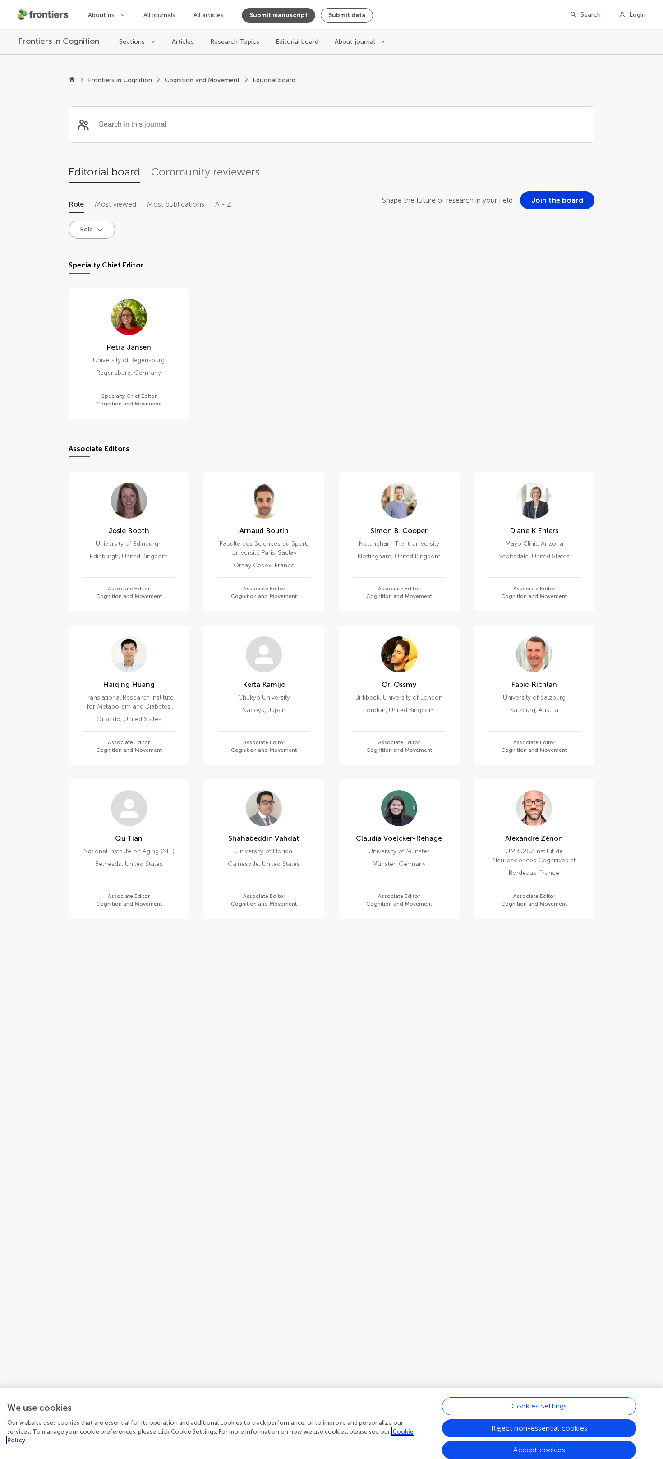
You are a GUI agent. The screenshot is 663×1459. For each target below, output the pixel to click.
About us (102, 15)
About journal (356, 42)
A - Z (223, 204)
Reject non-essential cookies (539, 1427)
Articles (183, 42)
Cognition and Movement (202, 80)
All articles (208, 15)
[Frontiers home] (72, 80)
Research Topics (234, 42)
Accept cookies (539, 1449)
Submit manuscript (278, 15)
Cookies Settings (539, 1406)
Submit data (346, 15)
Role (76, 204)
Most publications (175, 204)
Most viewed (115, 204)
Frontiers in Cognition (120, 80)
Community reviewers (205, 171)
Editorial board (297, 42)
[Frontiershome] (44, 14)
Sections (133, 42)
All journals (159, 15)
